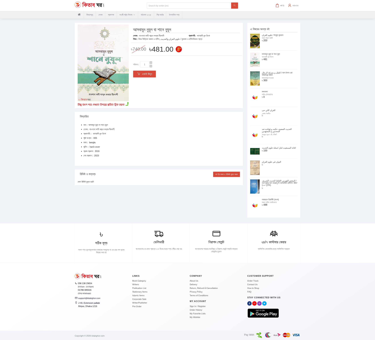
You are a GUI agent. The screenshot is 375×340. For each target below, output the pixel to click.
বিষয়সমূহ (89, 14)
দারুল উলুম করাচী (267, 38)
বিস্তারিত (84, 116)
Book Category (139, 281)
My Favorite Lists (198, 313)
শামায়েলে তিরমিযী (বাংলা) (270, 199)
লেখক (100, 14)
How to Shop (253, 288)
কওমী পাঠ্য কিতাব (126, 14)
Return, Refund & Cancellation (204, 288)
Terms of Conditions (199, 295)
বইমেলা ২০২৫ (146, 14)
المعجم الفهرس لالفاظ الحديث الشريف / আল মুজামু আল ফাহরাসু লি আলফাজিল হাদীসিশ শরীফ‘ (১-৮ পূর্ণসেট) (279, 183)
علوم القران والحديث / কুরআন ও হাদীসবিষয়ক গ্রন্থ (181, 39)
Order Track (252, 281)
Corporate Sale (139, 299)
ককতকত (265, 91)
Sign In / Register (198, 306)
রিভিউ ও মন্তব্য (88, 174)
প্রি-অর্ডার (160, 14)
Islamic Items (138, 295)
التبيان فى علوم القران (271, 162)
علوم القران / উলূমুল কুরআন (272, 35)
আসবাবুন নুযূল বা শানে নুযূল (271, 54)
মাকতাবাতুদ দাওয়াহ (268, 78)
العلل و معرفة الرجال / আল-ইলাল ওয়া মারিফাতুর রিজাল (277, 74)
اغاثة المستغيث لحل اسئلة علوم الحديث (279, 148)
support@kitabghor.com (89, 298)
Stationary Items (139, 292)
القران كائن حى (268, 110)
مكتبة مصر (266, 113)
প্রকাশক (111, 14)
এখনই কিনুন (146, 74)
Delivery (193, 284)
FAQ (249, 292)
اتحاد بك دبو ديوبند (269, 134)
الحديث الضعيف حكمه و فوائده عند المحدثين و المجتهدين (277, 130)
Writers (135, 284)
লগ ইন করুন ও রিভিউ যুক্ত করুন (226, 174)
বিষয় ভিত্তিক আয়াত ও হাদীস (148, 39)
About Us (194, 281)
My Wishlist (195, 317)
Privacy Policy (196, 292)
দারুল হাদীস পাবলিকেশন (269, 202)
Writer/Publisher (139, 303)
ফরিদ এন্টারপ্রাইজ (267, 94)
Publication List (139, 288)
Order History (196, 310)
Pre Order (137, 306)
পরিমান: (136, 64)
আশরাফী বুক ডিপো (203, 35)
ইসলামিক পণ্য (174, 14)
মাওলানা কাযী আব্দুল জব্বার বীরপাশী (151, 35)
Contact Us (252, 284)
